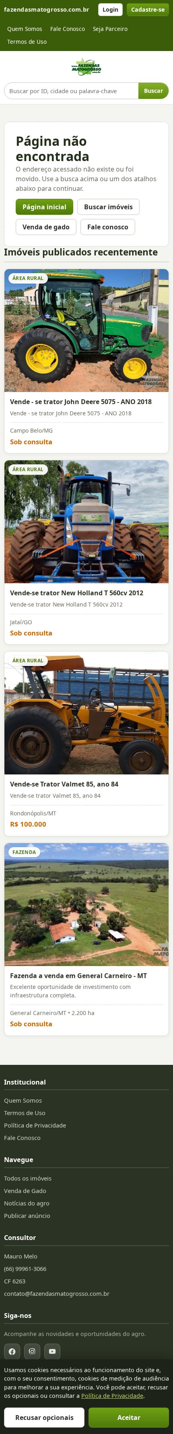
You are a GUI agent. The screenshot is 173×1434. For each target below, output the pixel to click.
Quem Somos (24, 29)
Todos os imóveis (27, 1178)
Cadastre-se (148, 9)
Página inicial (44, 206)
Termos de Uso (27, 41)
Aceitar (128, 1417)
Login (110, 9)
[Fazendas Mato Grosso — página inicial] (86, 66)
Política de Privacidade (35, 1125)
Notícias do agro (26, 1203)
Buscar (153, 90)
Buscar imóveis (108, 206)
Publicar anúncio (27, 1215)
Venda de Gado (25, 1191)
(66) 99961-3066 (25, 1268)
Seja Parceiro (110, 29)
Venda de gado (46, 227)
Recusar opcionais (44, 1417)
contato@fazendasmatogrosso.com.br (56, 1293)
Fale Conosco (67, 29)
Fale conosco (107, 227)
